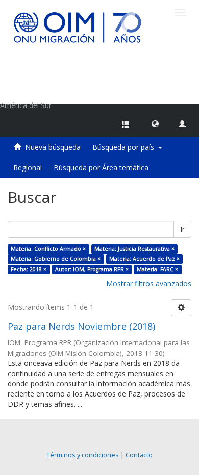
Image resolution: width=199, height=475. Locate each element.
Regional (27, 167)
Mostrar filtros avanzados (148, 283)
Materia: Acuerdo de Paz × (144, 258)
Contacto (139, 455)
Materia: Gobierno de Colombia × (56, 258)
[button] (155, 123)
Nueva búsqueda (53, 147)
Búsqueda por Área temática (101, 167)
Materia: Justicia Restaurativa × (134, 248)
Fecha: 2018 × (28, 269)
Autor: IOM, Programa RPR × (92, 269)
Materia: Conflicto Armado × (48, 248)
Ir (182, 229)
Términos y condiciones (82, 455)
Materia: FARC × (157, 269)
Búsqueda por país (125, 147)
